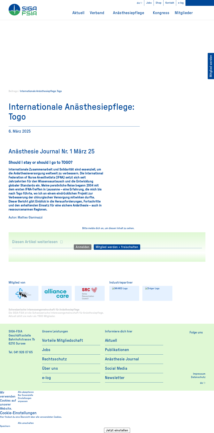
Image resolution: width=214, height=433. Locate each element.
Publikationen (117, 350)
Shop (158, 3)
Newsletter (115, 378)
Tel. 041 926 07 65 (21, 352)
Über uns (50, 368)
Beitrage (13, 91)
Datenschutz (198, 377)
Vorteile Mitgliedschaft (62, 340)
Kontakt (169, 3)
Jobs (149, 3)
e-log (181, 3)
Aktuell (78, 13)
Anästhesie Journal (122, 359)
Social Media (116, 368)
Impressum (199, 374)
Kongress (161, 13)
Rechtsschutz (54, 359)
